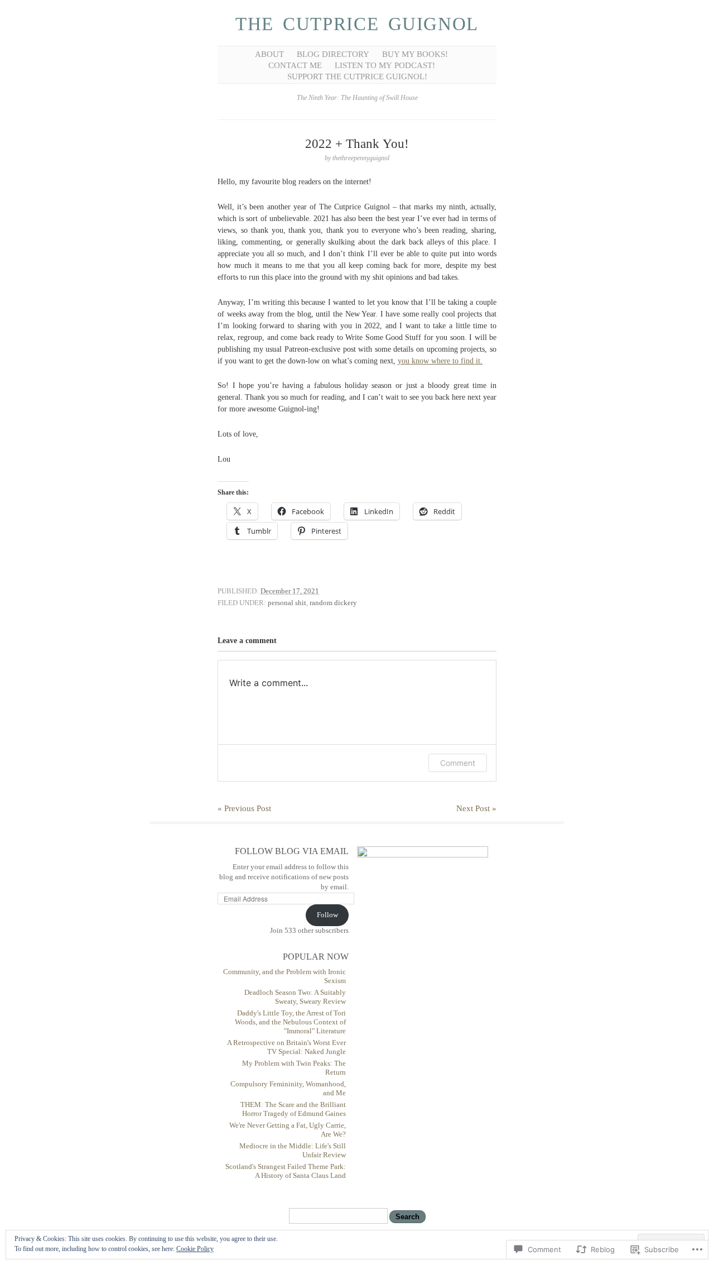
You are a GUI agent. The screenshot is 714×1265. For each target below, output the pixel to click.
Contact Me (295, 65)
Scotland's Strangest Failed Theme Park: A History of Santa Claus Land (285, 1171)
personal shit (287, 602)
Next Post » (476, 808)
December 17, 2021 (289, 591)
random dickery (333, 602)
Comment (457, 763)
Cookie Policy (195, 1249)
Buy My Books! (415, 54)
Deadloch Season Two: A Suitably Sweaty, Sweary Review (295, 996)
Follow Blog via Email (292, 851)
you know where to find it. (440, 361)
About (269, 54)
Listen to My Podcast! (385, 65)
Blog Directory (333, 54)
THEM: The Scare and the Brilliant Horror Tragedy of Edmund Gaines (293, 1109)
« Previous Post (244, 808)
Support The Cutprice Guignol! (357, 76)
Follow (327, 915)
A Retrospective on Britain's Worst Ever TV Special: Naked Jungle (286, 1047)
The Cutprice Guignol (357, 24)
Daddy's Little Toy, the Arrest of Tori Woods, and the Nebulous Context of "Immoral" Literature (290, 1022)
